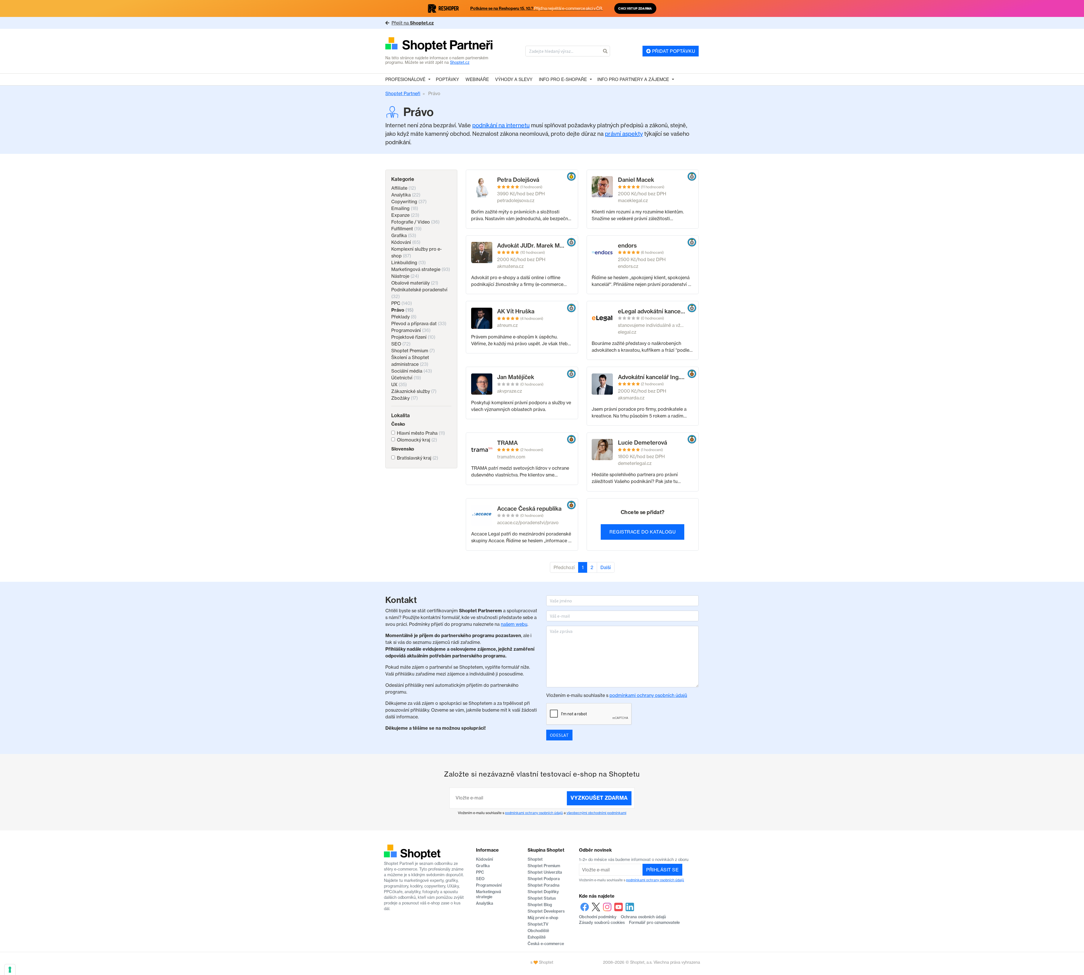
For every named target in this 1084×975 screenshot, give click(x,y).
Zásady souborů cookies (602, 922)
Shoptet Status (542, 898)
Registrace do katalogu (642, 532)
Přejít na (413, 23)
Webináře (477, 79)
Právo (402, 310)
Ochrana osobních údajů (643, 916)
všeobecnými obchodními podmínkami (596, 813)
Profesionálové (405, 79)
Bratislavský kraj (417, 458)
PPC (401, 303)
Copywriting (409, 201)
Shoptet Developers (546, 911)
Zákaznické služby (413, 391)
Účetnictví (406, 378)
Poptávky (447, 79)
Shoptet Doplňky (543, 891)
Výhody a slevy (513, 79)
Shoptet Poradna (544, 885)
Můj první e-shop (543, 917)
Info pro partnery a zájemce (633, 79)
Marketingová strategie (420, 269)
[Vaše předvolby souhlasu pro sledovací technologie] (10, 969)
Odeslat (559, 735)
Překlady (403, 317)
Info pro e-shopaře (563, 79)
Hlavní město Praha (421, 433)
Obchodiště (538, 930)
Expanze (405, 215)
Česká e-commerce (546, 943)
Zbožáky (404, 398)
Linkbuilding (408, 262)
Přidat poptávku (673, 51)
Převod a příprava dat (418, 323)
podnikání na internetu (501, 125)
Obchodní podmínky (598, 916)
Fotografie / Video (415, 222)
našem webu (514, 624)
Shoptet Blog (540, 904)
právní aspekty (624, 133)
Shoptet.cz (459, 62)
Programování (410, 330)
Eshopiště (537, 937)
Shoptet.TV (538, 924)
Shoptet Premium (413, 350)
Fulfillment (406, 228)
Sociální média (411, 371)
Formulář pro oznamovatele (654, 922)
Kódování (405, 242)
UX (399, 384)
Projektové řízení (413, 337)
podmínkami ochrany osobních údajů (648, 695)
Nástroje (405, 276)
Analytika (405, 195)
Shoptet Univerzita (545, 872)
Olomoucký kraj (417, 440)
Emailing (404, 208)
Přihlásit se (662, 870)
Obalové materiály (414, 283)
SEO (400, 344)
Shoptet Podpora (544, 878)
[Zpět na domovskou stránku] (439, 45)
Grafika (403, 235)
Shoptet (535, 859)
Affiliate (403, 188)
